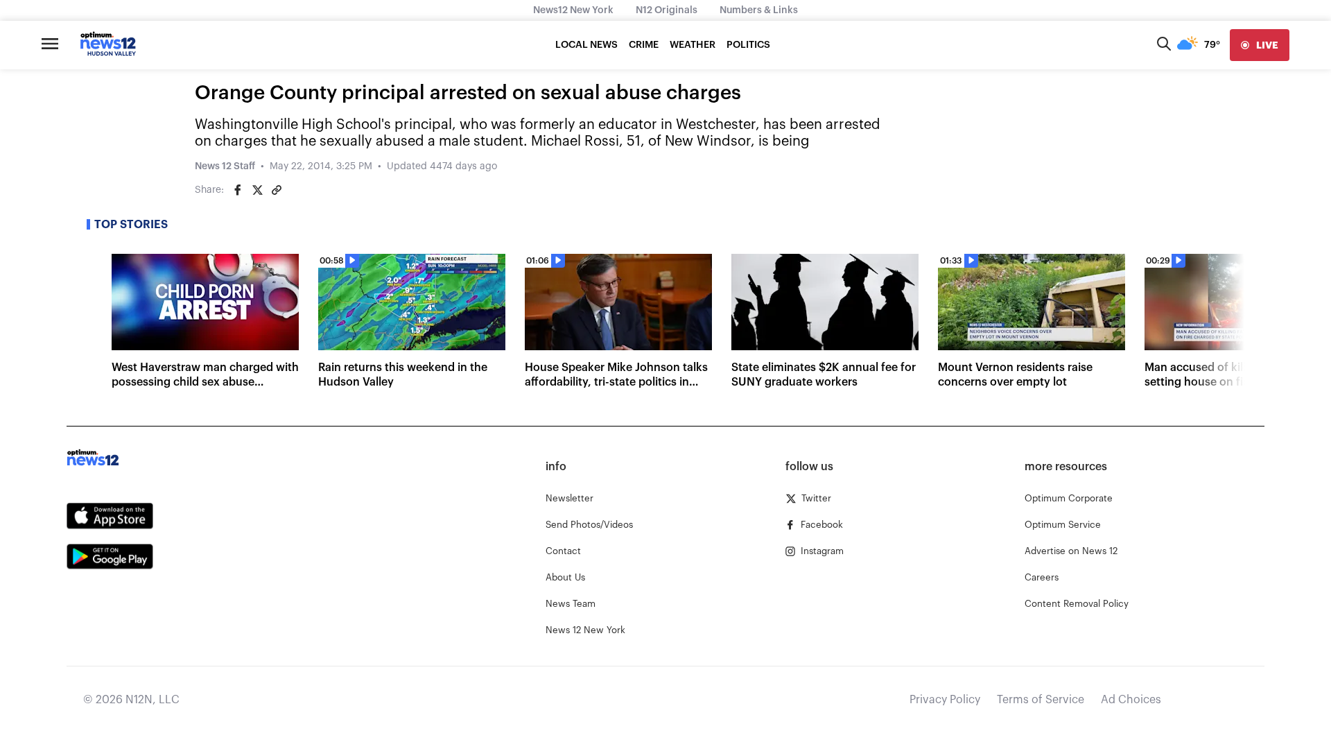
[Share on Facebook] (237, 190)
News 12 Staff (225, 166)
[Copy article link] (276, 190)
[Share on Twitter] (257, 190)
